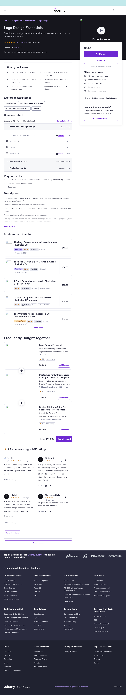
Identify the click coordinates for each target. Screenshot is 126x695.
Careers (7, 655)
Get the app (38, 651)
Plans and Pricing (40, 659)
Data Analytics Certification (14, 625)
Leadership (98, 580)
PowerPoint (68, 629)
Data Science (39, 614)
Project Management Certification (17, 618)
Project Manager (10, 592)
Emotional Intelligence (102, 595)
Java (35, 595)
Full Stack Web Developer (14, 584)
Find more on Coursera (12, 670)
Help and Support (40, 666)
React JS (37, 588)
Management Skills (101, 584)
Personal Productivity (102, 592)
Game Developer (10, 595)
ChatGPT (37, 625)
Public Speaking (70, 621)
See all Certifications (12, 633)
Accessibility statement (103, 651)
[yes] (12, 479)
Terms (96, 663)
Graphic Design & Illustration (23, 21)
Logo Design (43, 21)
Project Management (102, 588)
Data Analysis (99, 627)
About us (7, 651)
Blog (6, 663)
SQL (95, 620)
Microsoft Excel (100, 616)
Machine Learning (41, 621)
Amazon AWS (69, 580)
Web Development (41, 580)
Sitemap (97, 659)
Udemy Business (36, 554)
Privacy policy (99, 655)
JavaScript (38, 584)
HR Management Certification (15, 629)
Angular (37, 592)
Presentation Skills (71, 618)
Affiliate (37, 663)
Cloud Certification (11, 621)
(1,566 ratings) (22, 42)
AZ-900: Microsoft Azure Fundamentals (73, 589)
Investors (7, 666)
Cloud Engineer (10, 588)
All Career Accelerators (12, 599)
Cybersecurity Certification (14, 614)
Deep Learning (39, 629)
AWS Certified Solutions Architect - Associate (77, 595)
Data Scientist (9, 580)
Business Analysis (101, 631)
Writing (67, 625)
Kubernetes (68, 601)
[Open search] (113, 10)
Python (36, 618)
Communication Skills (72, 614)
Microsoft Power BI (101, 624)
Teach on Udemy (40, 655)
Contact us (8, 659)
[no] (16, 479)
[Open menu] (4, 10)
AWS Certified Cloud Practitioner (76, 584)
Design (6, 21)
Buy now (101, 60)
